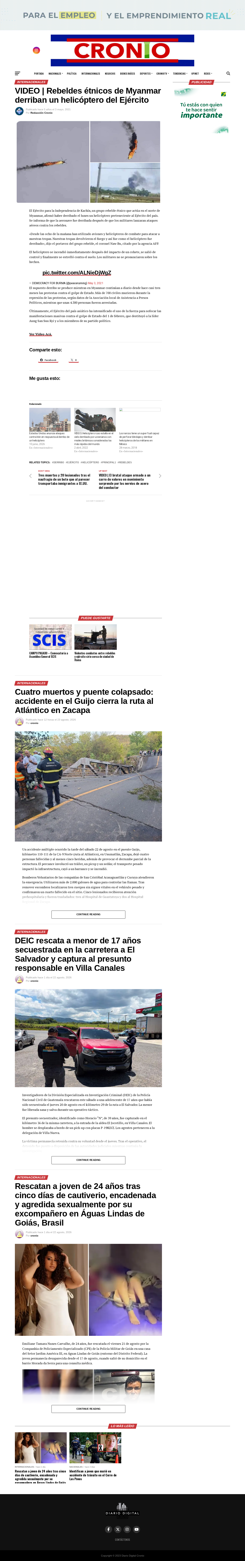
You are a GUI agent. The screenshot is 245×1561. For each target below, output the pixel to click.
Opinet (195, 73)
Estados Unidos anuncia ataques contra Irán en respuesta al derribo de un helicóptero (49, 437)
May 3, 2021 (95, 283)
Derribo (58, 462)
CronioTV (161, 73)
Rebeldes (125, 462)
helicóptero (90, 462)
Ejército (73, 462)
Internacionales (90, 73)
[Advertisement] (95, 556)
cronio (34, 723)
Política (71, 73)
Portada (39, 73)
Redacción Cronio (41, 112)
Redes (207, 73)
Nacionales (55, 73)
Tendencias (179, 73)
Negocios (110, 73)
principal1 (109, 462)
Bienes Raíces (127, 73)
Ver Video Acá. (40, 334)
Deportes (145, 73)
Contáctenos (122, 1539)
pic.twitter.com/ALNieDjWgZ (77, 272)
